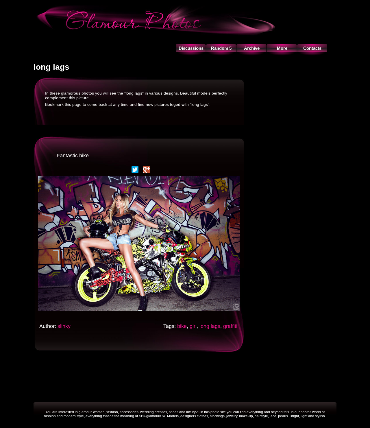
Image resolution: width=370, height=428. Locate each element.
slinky (64, 326)
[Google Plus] (146, 169)
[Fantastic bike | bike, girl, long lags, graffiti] (139, 312)
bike (182, 326)
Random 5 (221, 48)
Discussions (191, 48)
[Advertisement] (185, 376)
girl (193, 326)
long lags (209, 326)
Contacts (312, 48)
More (282, 48)
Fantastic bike (73, 155)
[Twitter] (135, 169)
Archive (252, 48)
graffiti (230, 326)
